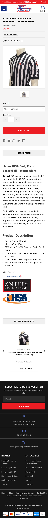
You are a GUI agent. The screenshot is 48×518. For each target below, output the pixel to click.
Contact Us (42, 493)
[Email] (9, 140)
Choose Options (23, 368)
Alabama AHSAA (8, 480)
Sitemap (24, 498)
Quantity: (7, 115)
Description (24, 153)
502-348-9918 (24, 435)
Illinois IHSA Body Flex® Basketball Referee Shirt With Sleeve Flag (24, 353)
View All (29, 484)
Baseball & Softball (33, 467)
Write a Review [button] (11, 34)
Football (29, 476)
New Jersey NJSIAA (9, 476)
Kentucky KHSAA (8, 467)
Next (44, 351)
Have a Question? (13, 495)
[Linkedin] (23, 140)
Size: (5, 103)
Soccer (28, 480)
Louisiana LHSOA (8, 471)
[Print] (13, 140)
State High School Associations (33, 462)
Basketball (30, 471)
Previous (4, 351)
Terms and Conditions (32, 495)
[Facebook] (4, 140)
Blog (11, 493)
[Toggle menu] (4, 8)
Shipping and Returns (24, 493)
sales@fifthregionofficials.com (24, 446)
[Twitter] (18, 140)
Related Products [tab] (24, 321)
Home (3, 493)
